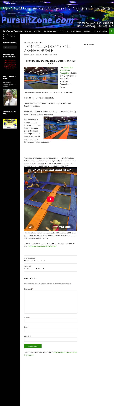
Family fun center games (33, 42)
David (39, 55)
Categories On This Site (51, 31)
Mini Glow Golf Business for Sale (35, 259)
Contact (65, 31)
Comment (28, 289)
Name (27, 317)
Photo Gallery (76, 31)
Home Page (27, 31)
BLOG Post (37, 31)
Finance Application (100, 31)
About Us (87, 31)
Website (27, 336)
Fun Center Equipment (13, 31)
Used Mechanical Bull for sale (34, 267)
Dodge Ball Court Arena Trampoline (66, 70)
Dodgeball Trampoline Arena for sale (42, 246)
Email (26, 327)
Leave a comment (51, 55)
